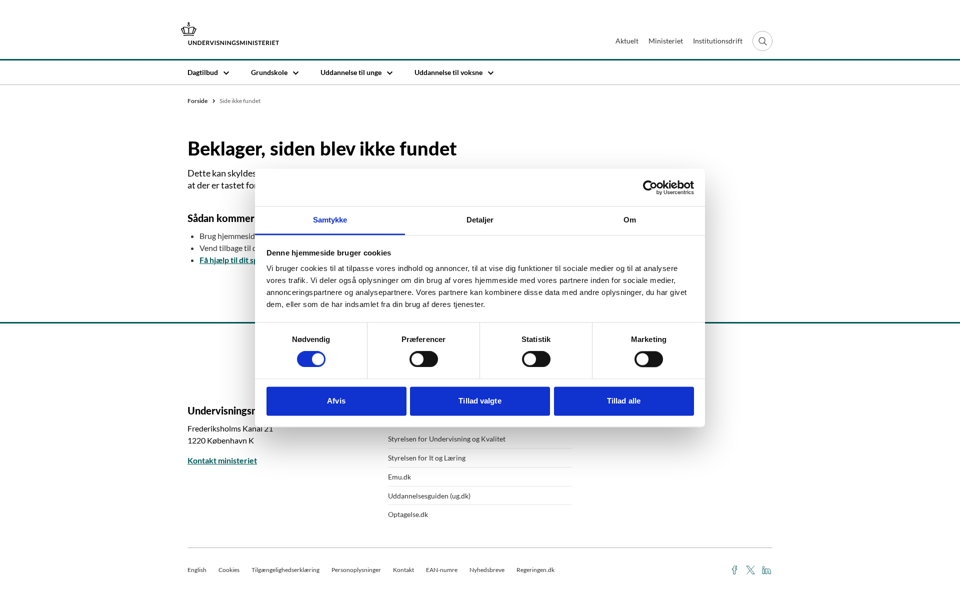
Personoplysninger (356, 570)
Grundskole (269, 72)
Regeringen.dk (535, 570)
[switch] (424, 360)
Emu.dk (399, 476)
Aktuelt (627, 40)
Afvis (336, 400)
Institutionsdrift (717, 40)
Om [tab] (630, 220)
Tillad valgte (479, 400)
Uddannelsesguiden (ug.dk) (429, 496)
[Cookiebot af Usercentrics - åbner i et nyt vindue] (650, 187)
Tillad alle (623, 400)
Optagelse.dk (408, 514)
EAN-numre (442, 570)
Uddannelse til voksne (448, 72)
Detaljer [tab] (480, 220)
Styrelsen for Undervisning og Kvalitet (447, 438)
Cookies (229, 570)
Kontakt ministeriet (222, 460)
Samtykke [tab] (330, 220)
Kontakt (403, 570)
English (197, 570)
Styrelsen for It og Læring (427, 458)
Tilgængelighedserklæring (286, 570)
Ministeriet (665, 40)
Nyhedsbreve (487, 570)
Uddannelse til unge (351, 72)
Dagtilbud (203, 72)
